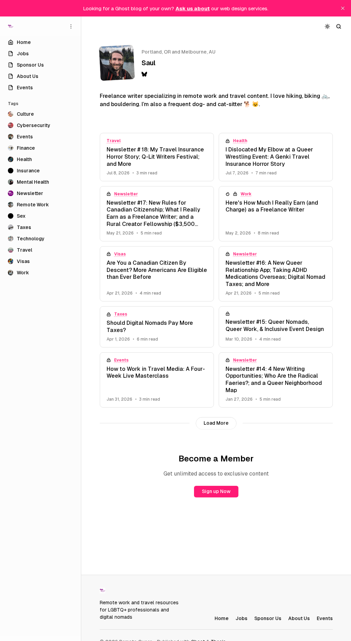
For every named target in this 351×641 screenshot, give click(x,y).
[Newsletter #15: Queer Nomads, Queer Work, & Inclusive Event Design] (276, 326)
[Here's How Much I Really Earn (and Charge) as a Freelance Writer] (276, 213)
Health (240, 140)
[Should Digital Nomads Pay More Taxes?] (157, 326)
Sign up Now (216, 491)
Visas (120, 254)
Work (246, 194)
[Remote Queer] (10, 26)
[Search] (339, 26)
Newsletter (126, 194)
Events (121, 360)
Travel (114, 140)
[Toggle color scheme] (327, 26)
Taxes (120, 314)
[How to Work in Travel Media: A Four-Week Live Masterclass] (157, 380)
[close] (342, 8)
